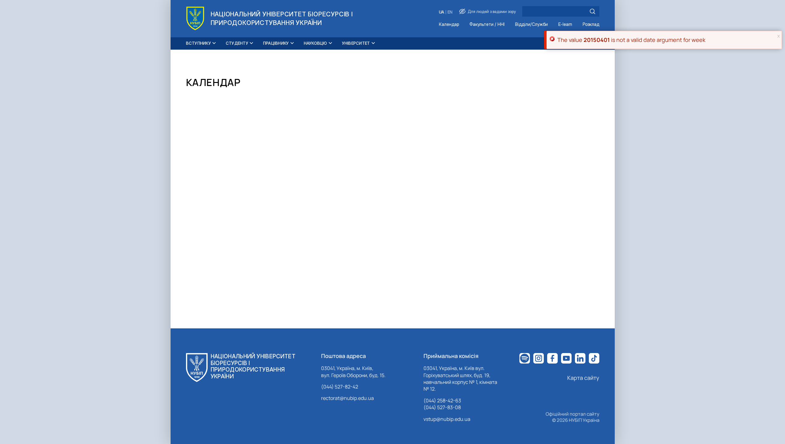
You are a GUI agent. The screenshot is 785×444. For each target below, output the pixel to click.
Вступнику (198, 43)
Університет (356, 43)
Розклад (591, 24)
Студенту (237, 43)
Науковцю (315, 43)
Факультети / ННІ (487, 24)
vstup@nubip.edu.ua (446, 419)
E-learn (565, 24)
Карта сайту (583, 377)
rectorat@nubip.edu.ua (347, 398)
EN (450, 12)
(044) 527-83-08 (442, 407)
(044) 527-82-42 (339, 386)
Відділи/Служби (531, 24)
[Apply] (592, 11)
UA (441, 12)
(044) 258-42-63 (442, 400)
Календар (449, 24)
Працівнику (276, 43)
